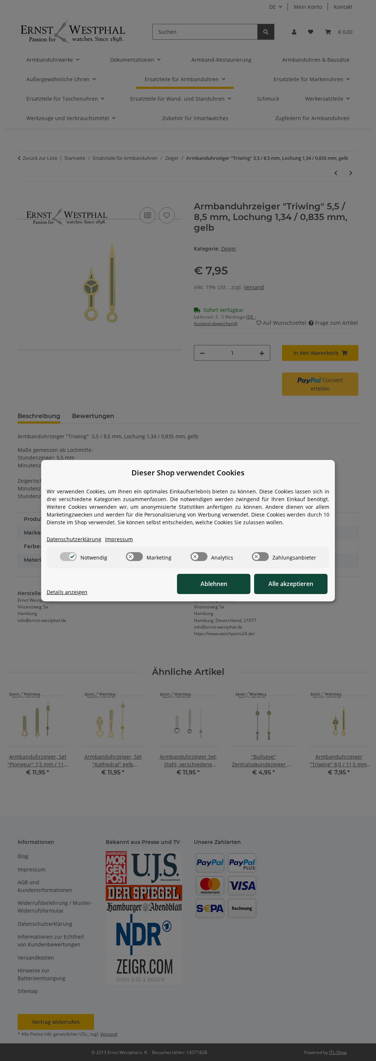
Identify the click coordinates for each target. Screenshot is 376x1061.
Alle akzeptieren (290, 584)
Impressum (119, 539)
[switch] (68, 556)
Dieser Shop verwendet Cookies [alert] (188, 473)
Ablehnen (213, 584)
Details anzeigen (67, 592)
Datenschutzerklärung (74, 539)
